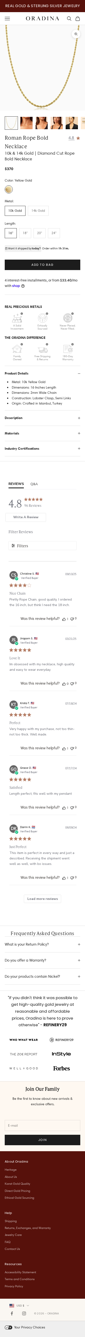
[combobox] (19, 1305)
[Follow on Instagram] (24, 1313)
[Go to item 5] (71, 123)
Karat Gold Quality (17, 1183)
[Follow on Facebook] (11, 1313)
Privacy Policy (14, 1286)
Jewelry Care (13, 1235)
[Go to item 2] (26, 123)
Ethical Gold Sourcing (19, 1197)
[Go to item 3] (41, 123)
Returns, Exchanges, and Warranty (28, 1228)
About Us (11, 1177)
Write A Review (25, 517)
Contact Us (12, 1249)
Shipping (11, 1221)
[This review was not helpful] (72, 618)
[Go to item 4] (56, 123)
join (42, 1140)
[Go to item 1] (11, 123)
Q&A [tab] (34, 484)
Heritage (11, 1169)
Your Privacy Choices (29, 1327)
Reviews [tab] (16, 484)
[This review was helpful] (64, 619)
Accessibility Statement (20, 1272)
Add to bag (42, 264)
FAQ (7, 1242)
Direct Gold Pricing (17, 1191)
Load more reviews (42, 899)
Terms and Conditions (20, 1279)
